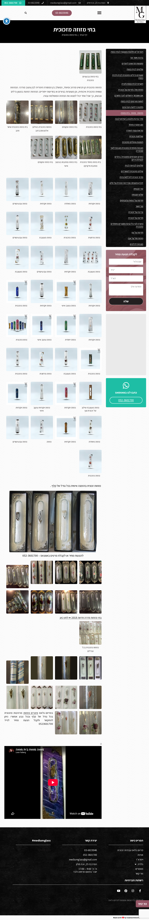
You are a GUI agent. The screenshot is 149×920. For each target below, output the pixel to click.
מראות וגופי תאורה (134, 130)
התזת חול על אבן (135, 238)
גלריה (140, 864)
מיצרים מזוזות (30, 713)
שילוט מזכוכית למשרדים (132, 171)
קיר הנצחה (138, 188)
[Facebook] (140, 891)
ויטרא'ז (139, 859)
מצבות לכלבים (136, 244)
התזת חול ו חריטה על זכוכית (130, 89)
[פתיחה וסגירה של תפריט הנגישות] (6, 21)
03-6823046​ (90, 850)
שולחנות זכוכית (136, 136)
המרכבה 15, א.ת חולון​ (86, 864)
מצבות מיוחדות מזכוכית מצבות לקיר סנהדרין (126, 149)
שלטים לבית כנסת (135, 69)
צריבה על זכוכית (135, 212)
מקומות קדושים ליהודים (132, 63)
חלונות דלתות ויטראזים (132, 107)
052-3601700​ (90, 854)
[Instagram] (133, 891)
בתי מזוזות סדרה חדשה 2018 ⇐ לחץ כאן (80, 617)
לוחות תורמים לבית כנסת (132, 101)
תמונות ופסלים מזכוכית (132, 142)
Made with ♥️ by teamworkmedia (126, 918)
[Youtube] (118, 891)
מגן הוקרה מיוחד (135, 124)
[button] (99, 13)
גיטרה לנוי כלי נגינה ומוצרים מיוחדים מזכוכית (127, 225)
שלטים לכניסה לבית (134, 165)
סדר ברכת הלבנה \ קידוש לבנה (129, 118)
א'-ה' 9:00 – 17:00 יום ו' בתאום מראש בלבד (85, 870)
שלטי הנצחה (137, 194)
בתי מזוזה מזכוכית (69, 34)
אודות (140, 854)
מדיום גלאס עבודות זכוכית (130, 850)
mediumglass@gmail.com (83, 859)
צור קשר (139, 206)
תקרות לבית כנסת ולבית (132, 83)
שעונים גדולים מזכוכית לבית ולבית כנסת (127, 76)
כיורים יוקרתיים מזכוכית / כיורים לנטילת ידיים (129, 158)
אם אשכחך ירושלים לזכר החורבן (128, 95)
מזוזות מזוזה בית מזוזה (132, 113)
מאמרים (139, 868)
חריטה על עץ (137, 232)
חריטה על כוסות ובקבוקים (131, 200)
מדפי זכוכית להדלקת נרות (131, 177)
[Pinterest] (126, 891)
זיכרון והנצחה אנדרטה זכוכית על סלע (126, 182)
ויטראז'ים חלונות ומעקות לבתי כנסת (127, 51)
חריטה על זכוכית (135, 217)
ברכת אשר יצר (136, 57)
